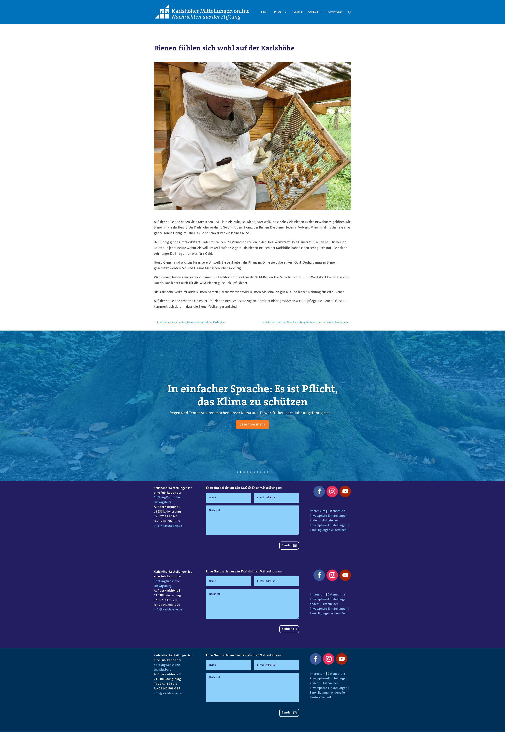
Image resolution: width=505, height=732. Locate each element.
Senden (287, 545)
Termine (297, 12)
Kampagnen (335, 12)
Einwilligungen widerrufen (328, 530)
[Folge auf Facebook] (319, 491)
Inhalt (278, 12)
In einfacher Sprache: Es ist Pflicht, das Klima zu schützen (252, 395)
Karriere (313, 12)
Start (265, 12)
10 (267, 472)
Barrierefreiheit (320, 697)
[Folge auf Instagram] (332, 491)
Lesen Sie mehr (252, 424)
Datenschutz (336, 511)
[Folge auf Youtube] (345, 491)
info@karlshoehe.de (168, 526)
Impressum (317, 511)
